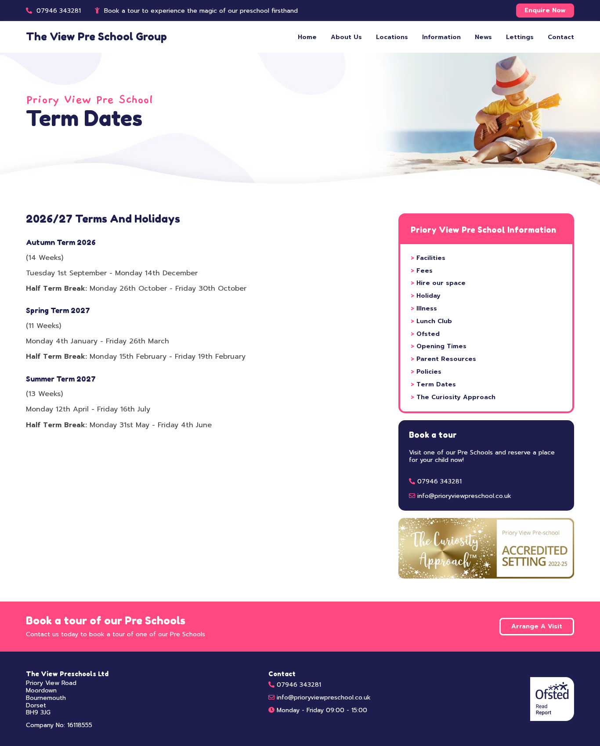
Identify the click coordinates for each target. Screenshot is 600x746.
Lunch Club (431, 321)
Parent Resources (443, 359)
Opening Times (438, 346)
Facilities (428, 258)
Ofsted (425, 334)
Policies (426, 371)
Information (441, 37)
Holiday (426, 295)
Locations (392, 37)
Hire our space (438, 283)
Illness (424, 308)
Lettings (520, 37)
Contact (561, 37)
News (483, 37)
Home (307, 37)
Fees (422, 270)
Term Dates (433, 384)
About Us (346, 37)
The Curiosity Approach (453, 397)
